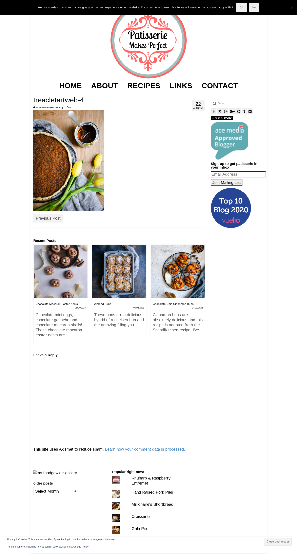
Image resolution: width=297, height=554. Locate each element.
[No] (292, 7)
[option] (60, 290)
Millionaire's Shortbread (152, 504)
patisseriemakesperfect (50, 107)
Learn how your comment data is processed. (145, 449)
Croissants (141, 516)
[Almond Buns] (61, 271)
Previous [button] (36, 295)
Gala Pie (139, 528)
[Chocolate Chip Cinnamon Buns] (119, 271)
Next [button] (201, 295)
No (254, 7)
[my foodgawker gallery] (55, 472)
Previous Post (48, 218)
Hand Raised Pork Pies (152, 492)
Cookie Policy (80, 546)
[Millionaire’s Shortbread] (178, 271)
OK (241, 7)
